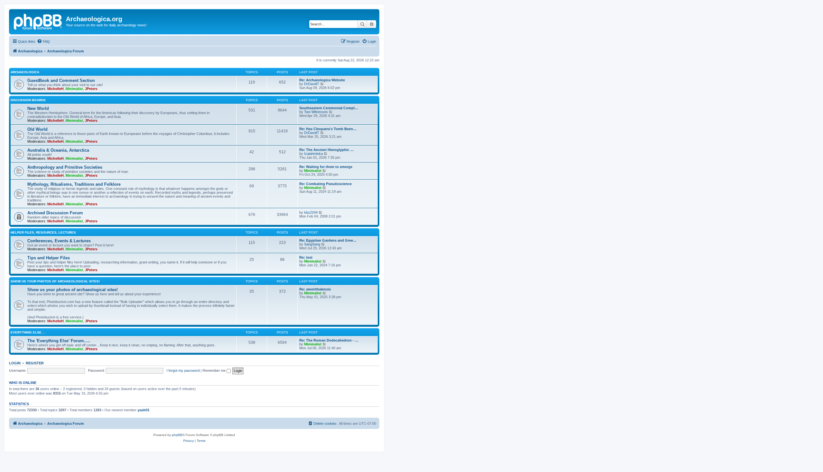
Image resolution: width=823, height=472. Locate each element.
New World (38, 108)
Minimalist (74, 89)
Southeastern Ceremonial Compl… (328, 108)
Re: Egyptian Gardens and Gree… (328, 240)
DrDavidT (311, 84)
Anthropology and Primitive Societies (64, 167)
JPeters (91, 89)
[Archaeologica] (38, 21)
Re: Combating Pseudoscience (325, 184)
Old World (37, 129)
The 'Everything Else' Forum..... (58, 340)
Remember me (215, 370)
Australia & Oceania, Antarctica (58, 150)
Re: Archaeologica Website (322, 80)
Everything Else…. (28, 332)
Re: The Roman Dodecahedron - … (328, 340)
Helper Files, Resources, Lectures (43, 232)
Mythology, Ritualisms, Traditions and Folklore (74, 184)
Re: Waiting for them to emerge (325, 167)
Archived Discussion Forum (55, 212)
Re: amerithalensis (315, 289)
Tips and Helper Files (48, 257)
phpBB (177, 435)
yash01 (143, 410)
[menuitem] (43, 41)
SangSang (312, 244)
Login (15, 363)
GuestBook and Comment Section (61, 80)
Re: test (305, 257)
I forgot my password (183, 370)
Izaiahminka (313, 154)
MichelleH (55, 89)
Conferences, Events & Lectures (59, 240)
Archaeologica (25, 72)
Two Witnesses (316, 112)
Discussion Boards (28, 100)
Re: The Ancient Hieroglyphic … (326, 150)
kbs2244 (311, 212)
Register (35, 363)
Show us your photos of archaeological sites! (55, 281)
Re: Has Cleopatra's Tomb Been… (328, 129)
